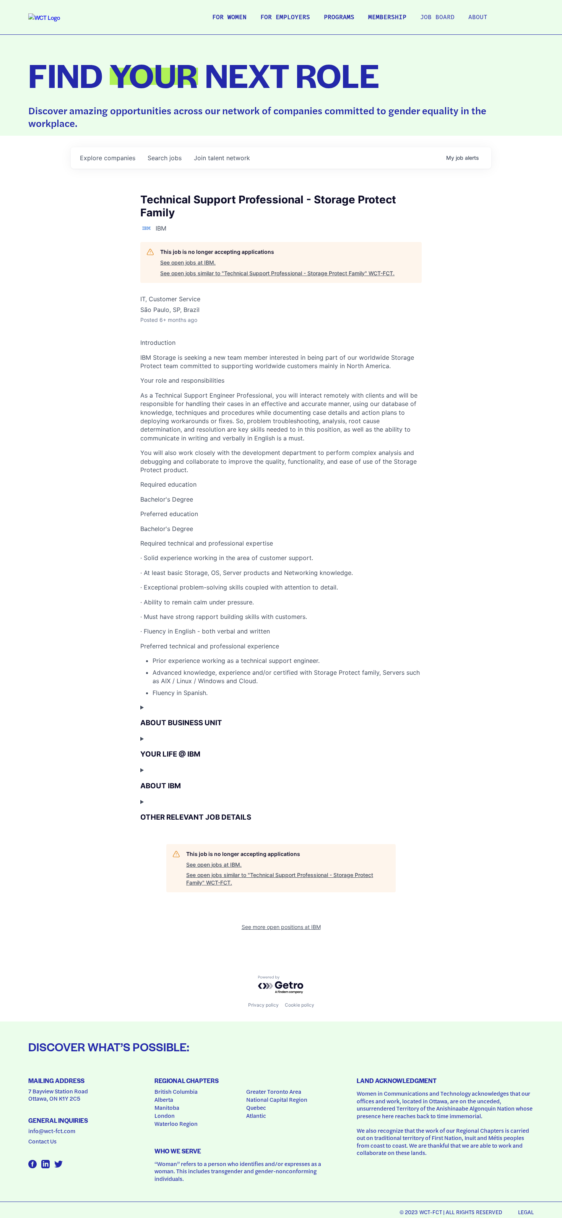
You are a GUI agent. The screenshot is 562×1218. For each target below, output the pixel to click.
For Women (229, 18)
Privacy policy (263, 1005)
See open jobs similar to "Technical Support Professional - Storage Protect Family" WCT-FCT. (277, 273)
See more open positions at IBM (281, 927)
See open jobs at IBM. (188, 262)
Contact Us (42, 1141)
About (477, 18)
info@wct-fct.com (51, 1131)
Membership (387, 18)
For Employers (285, 18)
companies (107, 158)
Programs (339, 18)
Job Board (437, 18)
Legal (526, 1212)
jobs (165, 158)
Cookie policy (299, 1005)
